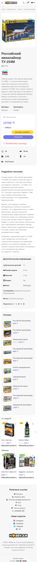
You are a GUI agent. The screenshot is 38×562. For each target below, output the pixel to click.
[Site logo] (11, 3)
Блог (19, 502)
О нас (19, 505)
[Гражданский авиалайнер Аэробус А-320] (7, 408)
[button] (3, 30)
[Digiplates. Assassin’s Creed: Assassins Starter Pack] (27, 461)
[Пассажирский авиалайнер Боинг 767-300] (7, 352)
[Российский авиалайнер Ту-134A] (7, 324)
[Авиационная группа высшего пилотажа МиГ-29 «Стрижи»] (7, 343)
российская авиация (16, 298)
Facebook (19, 523)
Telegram (19, 526)
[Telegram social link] (24, 304)
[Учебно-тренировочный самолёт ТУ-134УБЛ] (7, 371)
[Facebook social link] (14, 304)
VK (20, 529)
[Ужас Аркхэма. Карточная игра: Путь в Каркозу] (9, 430)
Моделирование (11, 9)
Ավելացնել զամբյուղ (22, 132)
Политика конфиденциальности (19, 500)
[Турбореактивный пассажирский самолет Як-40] (7, 380)
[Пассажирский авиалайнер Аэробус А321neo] (7, 361)
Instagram (19, 521)
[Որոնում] (24, 3)
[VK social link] (21, 304)
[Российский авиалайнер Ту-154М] (7, 333)
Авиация (19, 9)
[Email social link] (19, 304)
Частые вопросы (19, 508)
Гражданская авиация (29, 9)
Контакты (19, 494)
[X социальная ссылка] (16, 304)
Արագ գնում (18, 137)
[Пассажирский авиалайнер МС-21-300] (7, 399)
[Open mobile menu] (2, 3)
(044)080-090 (19, 511)
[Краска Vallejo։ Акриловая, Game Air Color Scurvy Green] (27, 430)
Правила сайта (19, 497)
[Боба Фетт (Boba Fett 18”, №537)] (9, 461)
